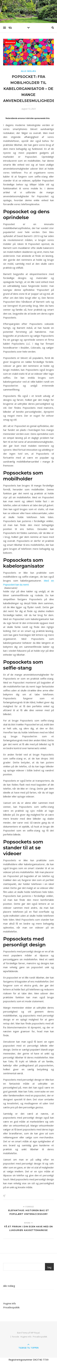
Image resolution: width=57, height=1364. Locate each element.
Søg (49, 1267)
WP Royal (35, 1332)
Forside (15, 1336)
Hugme (28, 11)
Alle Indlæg (28, 71)
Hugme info (9, 1303)
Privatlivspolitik (11, 1307)
